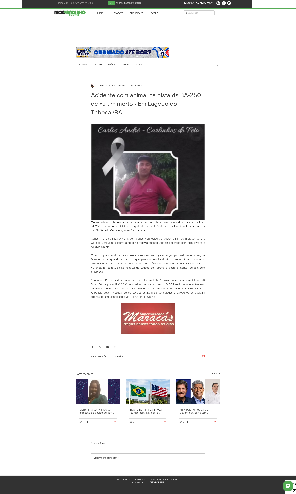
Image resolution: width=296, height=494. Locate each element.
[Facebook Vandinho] (224, 3)
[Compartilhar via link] (115, 346)
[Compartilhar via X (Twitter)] (100, 346)
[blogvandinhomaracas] (218, 3)
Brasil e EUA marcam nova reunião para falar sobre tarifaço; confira (146, 411)
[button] (216, 64)
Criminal (125, 64)
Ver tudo (216, 373)
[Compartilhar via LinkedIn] (107, 346)
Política (111, 64)
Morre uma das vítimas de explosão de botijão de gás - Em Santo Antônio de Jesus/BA (96, 411)
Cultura (138, 64)
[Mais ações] (203, 85)
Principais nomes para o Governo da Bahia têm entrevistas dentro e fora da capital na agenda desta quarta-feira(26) (195, 411)
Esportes (98, 64)
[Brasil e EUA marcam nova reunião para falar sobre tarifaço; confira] (148, 391)
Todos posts (81, 64)
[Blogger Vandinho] (229, 3)
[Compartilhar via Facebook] (92, 346)
